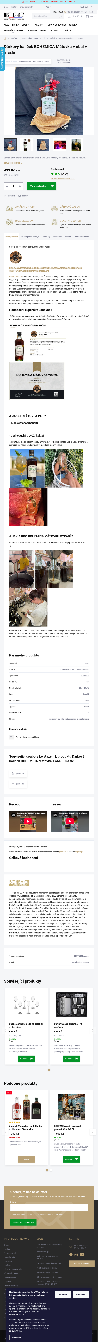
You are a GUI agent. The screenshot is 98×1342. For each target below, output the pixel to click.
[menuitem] (8, 25)
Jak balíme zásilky (11, 1285)
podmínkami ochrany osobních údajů (48, 1214)
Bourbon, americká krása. (46, 1268)
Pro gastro (8, 1261)
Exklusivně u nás (67, 669)
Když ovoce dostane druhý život (49, 1277)
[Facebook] (71, 1254)
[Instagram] (76, 1254)
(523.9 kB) (20, 774)
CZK (86, 7)
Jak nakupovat (10, 1277)
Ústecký (86, 694)
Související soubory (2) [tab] (30, 237)
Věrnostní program (11, 1273)
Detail (26, 1159)
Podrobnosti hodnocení (41, 61)
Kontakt (14, 7)
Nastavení (16, 1337)
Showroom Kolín (26, 7)
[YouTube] (82, 1254)
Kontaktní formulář (81, 1264)
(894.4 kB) (20, 784)
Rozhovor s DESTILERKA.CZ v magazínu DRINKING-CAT (48, 1283)
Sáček (86, 706)
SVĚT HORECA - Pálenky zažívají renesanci (49, 1246)
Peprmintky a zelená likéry (27, 737)
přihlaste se (63, 852)
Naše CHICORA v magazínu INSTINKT (47, 1257)
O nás (6, 7)
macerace (85, 676)
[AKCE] (26, 1107)
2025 (87, 663)
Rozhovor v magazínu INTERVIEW (49, 1263)
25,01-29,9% (84, 688)
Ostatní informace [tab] (81, 237)
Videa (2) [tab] (46, 237)
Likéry (86, 700)
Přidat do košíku (38, 186)
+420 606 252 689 (81, 1246)
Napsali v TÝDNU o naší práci (47, 1272)
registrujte (79, 852)
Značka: (64, 63)
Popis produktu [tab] (11, 237)
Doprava (7, 1281)
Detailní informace (12, 163)
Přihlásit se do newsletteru (23, 1222)
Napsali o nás (9, 1257)
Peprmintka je (15, 276)
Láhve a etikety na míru (13, 1269)
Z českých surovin (82, 669)
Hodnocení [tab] (57, 237)
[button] (49, 1069)
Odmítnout (62, 1294)
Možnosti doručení (63, 179)
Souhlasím (80, 1294)
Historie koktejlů (42, 1252)
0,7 (88, 682)
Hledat (60, 16)
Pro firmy (7, 1265)
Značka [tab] (68, 237)
